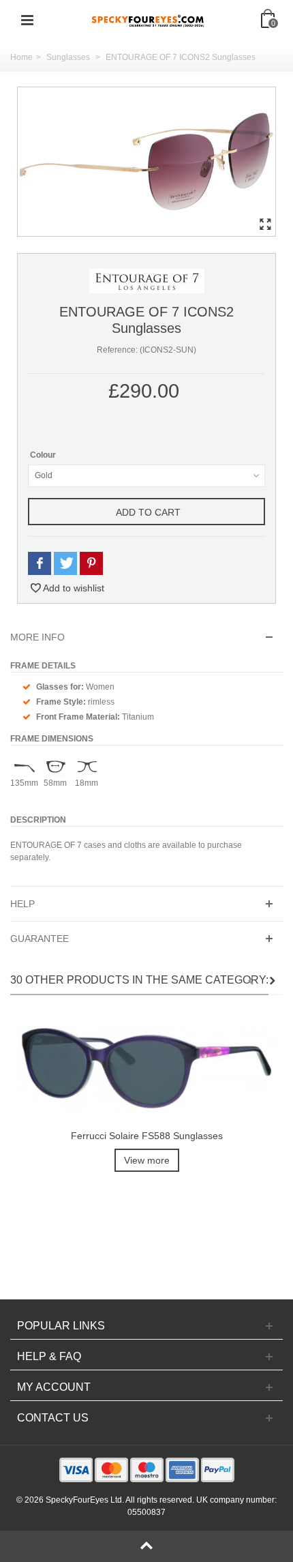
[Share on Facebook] (39, 563)
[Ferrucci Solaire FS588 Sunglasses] (146, 1069)
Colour (44, 455)
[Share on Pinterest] (91, 563)
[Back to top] (146, 1546)
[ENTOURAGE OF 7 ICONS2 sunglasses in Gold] (146, 161)
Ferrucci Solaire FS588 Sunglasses (147, 1135)
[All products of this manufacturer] (146, 280)
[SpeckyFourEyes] (148, 20)
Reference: (117, 350)
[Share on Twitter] (65, 563)
